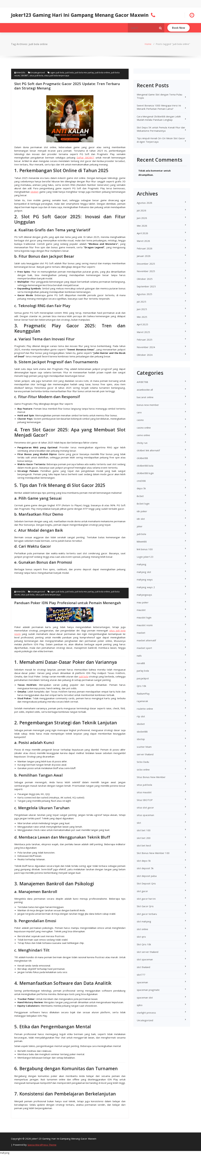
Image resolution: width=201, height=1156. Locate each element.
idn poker (142, 511)
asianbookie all (145, 389)
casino (140, 419)
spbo (139, 1005)
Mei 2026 (142, 225)
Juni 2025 (142, 309)
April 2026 (142, 233)
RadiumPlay (143, 693)
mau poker (143, 602)
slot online (142, 929)
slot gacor (142, 891)
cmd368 (141, 480)
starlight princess (146, 1012)
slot (139, 822)
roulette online (145, 708)
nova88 (141, 663)
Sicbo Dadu (143, 761)
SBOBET (24, 75)
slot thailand (143, 967)
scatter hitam (144, 746)
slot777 (141, 974)
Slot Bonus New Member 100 (153, 853)
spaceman (142, 982)
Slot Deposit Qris (146, 883)
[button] (160, 28)
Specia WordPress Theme (41, 1144)
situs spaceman (145, 815)
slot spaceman (145, 959)
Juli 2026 (141, 210)
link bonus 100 (145, 549)
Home (148, 44)
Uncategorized (37, 72)
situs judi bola (36, 75)
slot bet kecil (144, 845)
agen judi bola (57, 72)
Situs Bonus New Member (151, 777)
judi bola (69, 72)
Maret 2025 (143, 332)
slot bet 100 (143, 830)
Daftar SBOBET (85, 157)
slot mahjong (144, 921)
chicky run (142, 442)
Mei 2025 (142, 316)
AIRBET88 (142, 382)
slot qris (141, 936)
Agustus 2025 (144, 294)
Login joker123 (145, 556)
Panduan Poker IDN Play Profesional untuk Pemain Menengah (67, 602)
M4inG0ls (20, 72)
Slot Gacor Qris (145, 906)
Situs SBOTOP (145, 800)
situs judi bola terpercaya (56, 75)
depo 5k (141, 488)
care (139, 412)
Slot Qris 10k (144, 944)
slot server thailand (147, 951)
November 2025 (146, 271)
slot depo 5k (144, 860)
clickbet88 (142, 458)
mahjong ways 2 (146, 587)
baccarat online (145, 397)
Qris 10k (141, 685)
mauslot (141, 610)
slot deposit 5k (145, 868)
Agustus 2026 (144, 202)
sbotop (141, 739)
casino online (144, 427)
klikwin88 (142, 541)
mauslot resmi (145, 625)
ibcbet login (143, 503)
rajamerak (142, 701)
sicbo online (143, 769)
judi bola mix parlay (84, 72)
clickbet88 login (145, 473)
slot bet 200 (143, 838)
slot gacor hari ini (146, 898)
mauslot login (144, 617)
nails (139, 655)
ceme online (143, 435)
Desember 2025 (146, 263)
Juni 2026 (142, 218)
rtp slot (141, 716)
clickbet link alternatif (148, 450)
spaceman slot (145, 997)
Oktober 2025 (144, 278)
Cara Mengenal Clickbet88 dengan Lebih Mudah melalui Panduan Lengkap (159, 118)
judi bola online (102, 72)
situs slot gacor (145, 807)
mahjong (141, 564)
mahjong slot (144, 572)
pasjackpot (143, 678)
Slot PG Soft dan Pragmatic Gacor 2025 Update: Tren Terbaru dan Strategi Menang (67, 85)
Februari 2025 (144, 339)
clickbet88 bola (145, 465)
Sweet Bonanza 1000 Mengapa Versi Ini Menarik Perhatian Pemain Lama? (159, 107)
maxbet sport (144, 647)
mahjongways (144, 594)
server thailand (145, 754)
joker (139, 526)
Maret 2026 (143, 240)
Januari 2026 (143, 255)
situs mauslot (144, 792)
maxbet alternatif (146, 640)
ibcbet (140, 496)
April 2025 (142, 324)
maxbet (141, 632)
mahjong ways (145, 579)
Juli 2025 (141, 301)
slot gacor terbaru (147, 913)
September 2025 (146, 286)
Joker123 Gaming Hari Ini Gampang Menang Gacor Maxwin (80, 15)
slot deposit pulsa (147, 875)
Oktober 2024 (144, 354)
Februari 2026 (144, 248)
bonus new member (148, 404)
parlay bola (143, 670)
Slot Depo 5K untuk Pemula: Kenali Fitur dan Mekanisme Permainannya (161, 129)
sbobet (34, 191)
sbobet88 (142, 731)
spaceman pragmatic (148, 989)
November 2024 (146, 347)
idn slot (141, 518)
